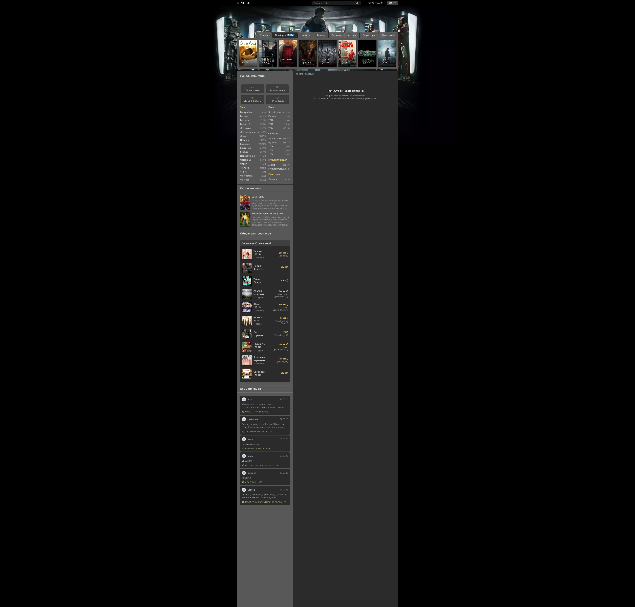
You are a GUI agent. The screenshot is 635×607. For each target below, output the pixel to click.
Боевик (244, 116)
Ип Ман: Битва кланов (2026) (262, 465)
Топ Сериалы (277, 100)
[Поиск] (357, 3)
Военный (245, 124)
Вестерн (245, 120)
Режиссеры (369, 35)
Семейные (246, 159)
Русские (272, 142)
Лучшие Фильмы (252, 100)
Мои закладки (277, 90)
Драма (243, 135)
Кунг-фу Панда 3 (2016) (258, 448)
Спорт (243, 163)
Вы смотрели (253, 90)
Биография (246, 112)
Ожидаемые (388, 35)
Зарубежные (275, 138)
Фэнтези (244, 179)
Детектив (245, 127)
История (244, 139)
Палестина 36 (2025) (257, 411)
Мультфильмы (275, 168)
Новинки (305, 35)
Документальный (249, 131)
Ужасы (243, 171)
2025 (271, 124)
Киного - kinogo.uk (305, 73)
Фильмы (321, 35)
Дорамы (272, 179)
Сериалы (336, 35)
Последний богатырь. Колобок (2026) (266, 502)
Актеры (352, 35)
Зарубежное (275, 112)
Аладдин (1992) (254, 482)
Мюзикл (244, 151)
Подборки (280, 35)
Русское (272, 116)
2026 (271, 120)
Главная (264, 35)
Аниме (271, 164)
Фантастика (246, 175)
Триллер (244, 167)
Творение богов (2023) (258, 431)
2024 (271, 127)
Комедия (245, 143)
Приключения (247, 155)
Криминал (245, 147)
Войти (392, 2)
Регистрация (375, 2)
